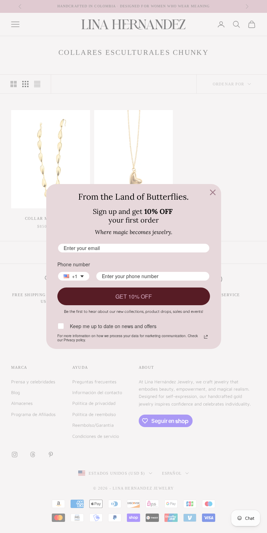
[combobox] (73, 276)
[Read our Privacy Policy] (206, 337)
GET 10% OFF (133, 296)
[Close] (212, 192)
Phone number (73, 264)
